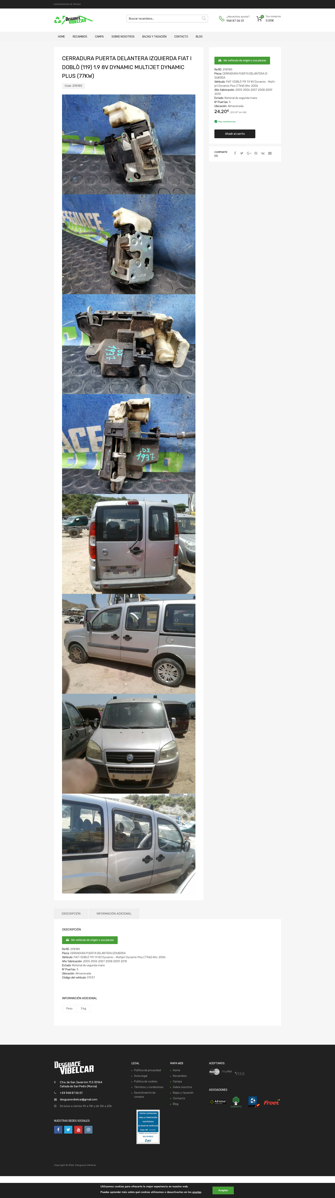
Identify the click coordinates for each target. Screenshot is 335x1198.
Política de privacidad (147, 1070)
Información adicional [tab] (114, 913)
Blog (199, 36)
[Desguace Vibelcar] (70, 20)
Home (61, 36)
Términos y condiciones (148, 1087)
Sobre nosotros (123, 36)
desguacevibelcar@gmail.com (78, 1099)
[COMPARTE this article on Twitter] (241, 153)
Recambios (80, 36)
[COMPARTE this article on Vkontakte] (262, 153)
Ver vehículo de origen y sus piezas (244, 60)
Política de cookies (145, 1081)
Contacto (181, 36)
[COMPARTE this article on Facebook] (234, 153)
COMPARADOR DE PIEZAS (67, 4)
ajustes (196, 1192)
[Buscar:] (167, 18)
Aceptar (223, 1190)
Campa (99, 36)
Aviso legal (140, 1076)
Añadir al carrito (235, 133)
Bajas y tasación (154, 36)
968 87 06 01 (235, 20)
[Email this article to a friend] (269, 153)
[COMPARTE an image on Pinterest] (255, 153)
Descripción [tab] (71, 913)
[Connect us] (58, 1129)
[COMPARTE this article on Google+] (248, 153)
